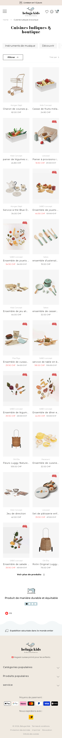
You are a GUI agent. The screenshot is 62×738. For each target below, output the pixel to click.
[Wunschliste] (47, 11)
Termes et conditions (41, 726)
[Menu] (4, 11)
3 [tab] (32, 604)
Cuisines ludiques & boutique (26, 20)
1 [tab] (27, 604)
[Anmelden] (51, 11)
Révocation (47, 730)
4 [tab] (35, 604)
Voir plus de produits (29, 574)
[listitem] (31, 2)
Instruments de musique (20, 45)
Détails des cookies (31, 734)
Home (5, 20)
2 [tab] (29, 604)
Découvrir (48, 45)
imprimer (36, 730)
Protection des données (20, 730)
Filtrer (11, 57)
